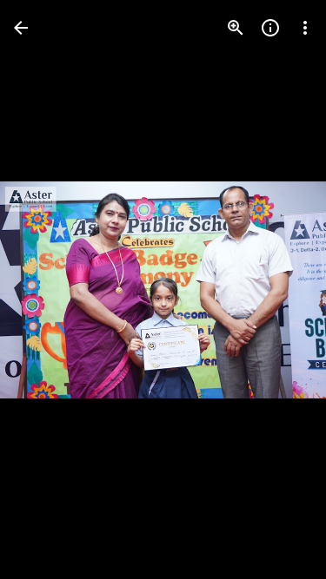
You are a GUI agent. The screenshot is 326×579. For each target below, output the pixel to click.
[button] (277, 290)
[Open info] (270, 27)
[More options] (305, 27)
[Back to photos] (21, 28)
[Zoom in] (235, 27)
